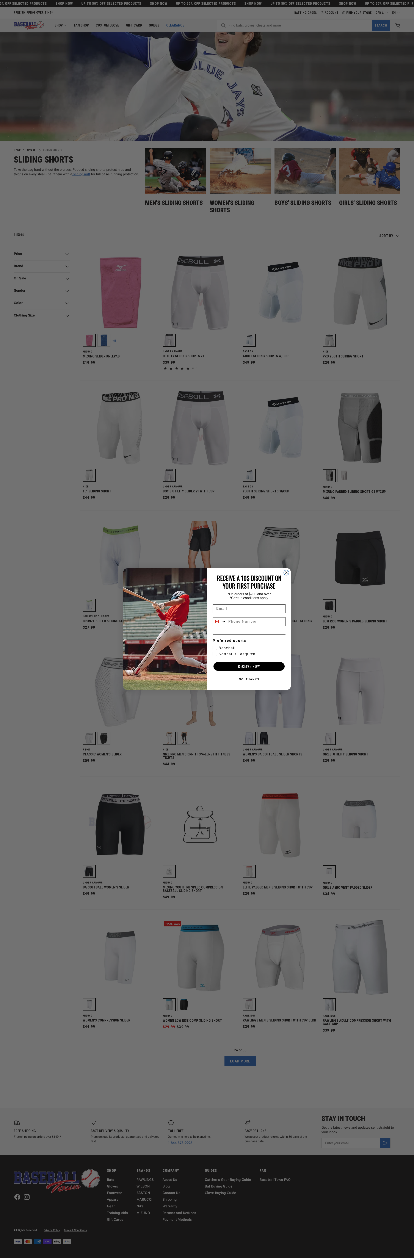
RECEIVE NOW (249, 666)
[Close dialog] (286, 572)
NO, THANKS (249, 679)
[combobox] (219, 621)
